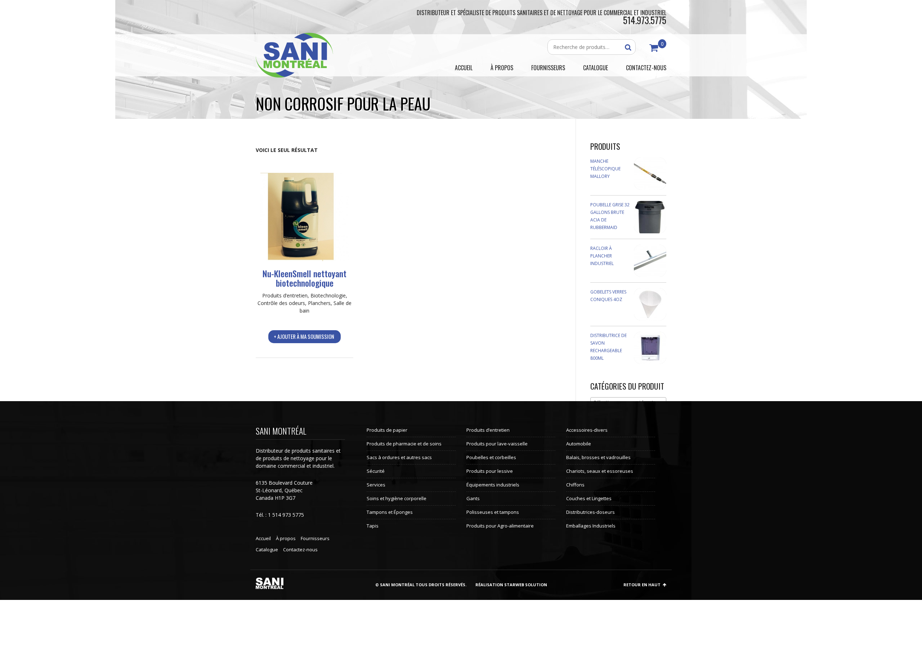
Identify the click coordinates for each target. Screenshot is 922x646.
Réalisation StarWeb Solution (511, 584)
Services (376, 484)
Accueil (263, 538)
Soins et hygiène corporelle (396, 498)
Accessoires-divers (587, 430)
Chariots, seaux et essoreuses (599, 471)
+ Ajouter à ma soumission (304, 336)
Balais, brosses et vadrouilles (598, 457)
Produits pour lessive (489, 471)
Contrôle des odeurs (281, 303)
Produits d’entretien (285, 295)
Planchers (319, 303)
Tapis (373, 525)
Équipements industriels (492, 484)
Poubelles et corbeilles (491, 457)
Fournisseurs (315, 538)
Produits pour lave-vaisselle (497, 443)
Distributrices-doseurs (590, 512)
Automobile (578, 443)
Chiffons (575, 484)
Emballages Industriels (591, 525)
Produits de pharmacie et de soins (404, 443)
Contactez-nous (300, 549)
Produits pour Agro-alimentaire (500, 525)
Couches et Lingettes (589, 498)
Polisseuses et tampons (492, 512)
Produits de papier (387, 430)
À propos (286, 538)
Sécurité (376, 471)
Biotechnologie (328, 295)
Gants (473, 498)
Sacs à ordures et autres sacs (399, 457)
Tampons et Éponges (390, 512)
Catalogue (267, 549)
